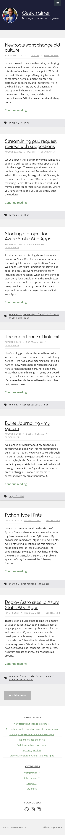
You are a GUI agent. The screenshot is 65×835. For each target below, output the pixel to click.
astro (29, 679)
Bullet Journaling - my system (32, 745)
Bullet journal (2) (31, 778)
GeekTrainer (36, 13)
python (13, 583)
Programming (35, 244)
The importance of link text (32, 336)
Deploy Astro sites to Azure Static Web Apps (32, 605)
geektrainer (51, 55)
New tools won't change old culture (32, 723)
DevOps (35, 55)
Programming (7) (31, 772)
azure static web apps (36, 676)
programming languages (35, 583)
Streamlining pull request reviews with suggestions (31, 144)
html (47, 404)
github (25, 122)
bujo (11, 496)
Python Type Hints (23, 515)
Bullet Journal (35, 433)
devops (13, 122)
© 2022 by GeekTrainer (13, 827)
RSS (26, 827)
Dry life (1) (32, 788)
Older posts (19, 695)
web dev (13, 314)
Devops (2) (32, 783)
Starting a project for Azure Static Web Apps (28, 237)
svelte (44, 314)
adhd (21, 496)
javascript (29, 314)
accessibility (31, 404)
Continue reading (16, 110)
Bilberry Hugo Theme (52, 827)
